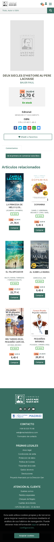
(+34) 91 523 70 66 (27, 429)
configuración (27, 527)
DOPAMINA (39, 204)
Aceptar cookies (26, 535)
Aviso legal (27, 450)
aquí (34, 524)
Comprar (14, 228)
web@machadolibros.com (27, 432)
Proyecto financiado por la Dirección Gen (27, 478)
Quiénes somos (27, 491)
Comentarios (12, 148)
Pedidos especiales (27, 495)
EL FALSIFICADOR (14, 272)
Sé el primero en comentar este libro (23, 156)
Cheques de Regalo (27, 499)
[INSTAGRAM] (25, 409)
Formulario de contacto (27, 436)
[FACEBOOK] (20, 409)
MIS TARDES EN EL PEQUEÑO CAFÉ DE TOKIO (14, 340)
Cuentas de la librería (27, 503)
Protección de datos (27, 458)
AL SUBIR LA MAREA (39, 272)
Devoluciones (27, 474)
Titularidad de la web (27, 466)
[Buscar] (50, 10)
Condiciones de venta (27, 454)
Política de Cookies (27, 462)
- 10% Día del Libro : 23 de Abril (27, 507)
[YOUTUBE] (33, 409)
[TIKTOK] (29, 409)
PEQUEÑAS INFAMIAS (39, 340)
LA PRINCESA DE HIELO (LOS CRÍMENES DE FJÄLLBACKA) (14, 205)
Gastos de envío (27, 470)
